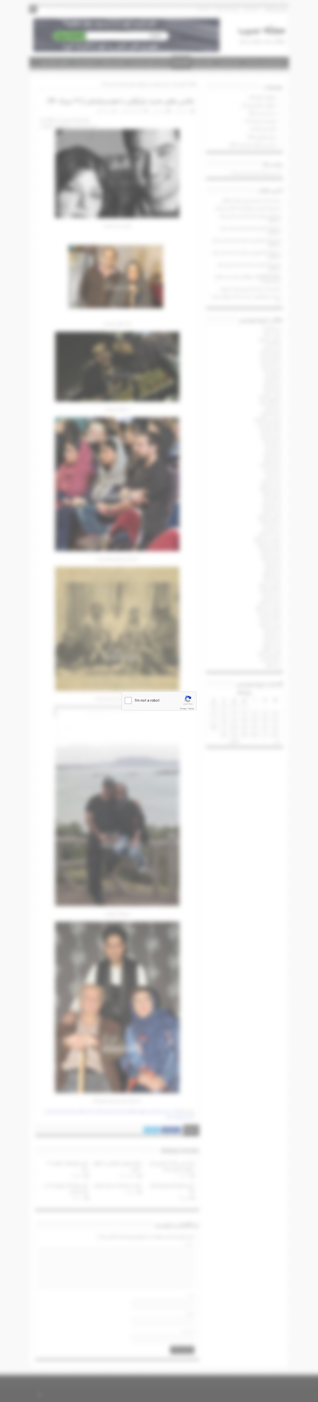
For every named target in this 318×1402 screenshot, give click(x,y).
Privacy (183, 708)
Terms (191, 708)
